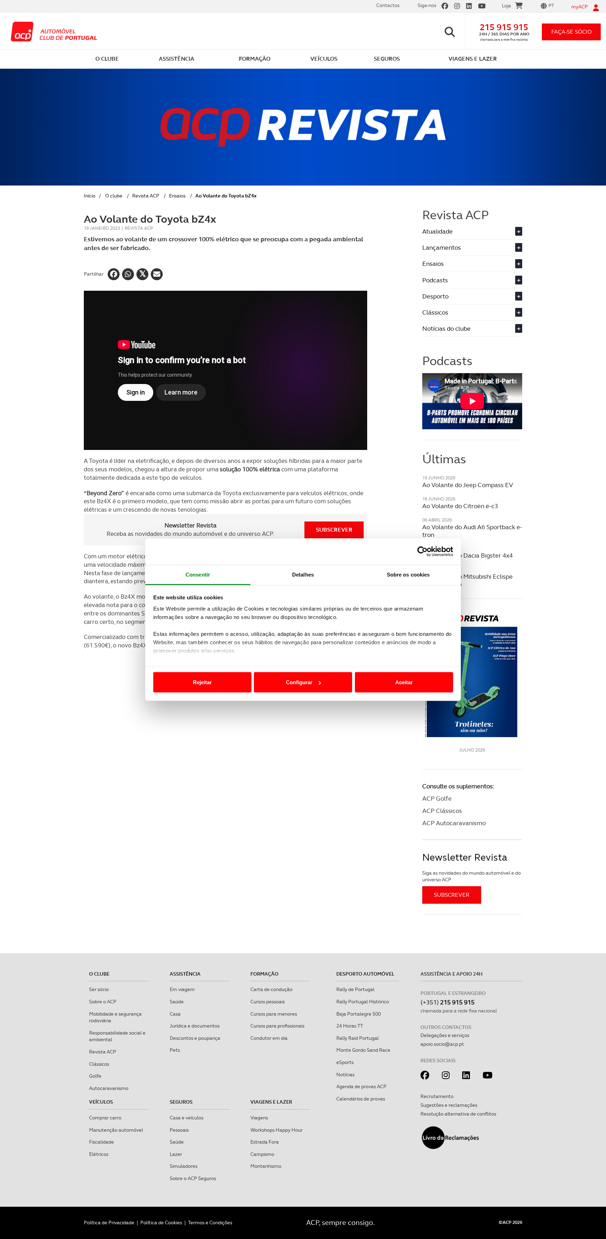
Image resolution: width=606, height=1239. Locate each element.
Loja (506, 5)
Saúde (177, 1001)
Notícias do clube (471, 328)
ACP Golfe (437, 798)
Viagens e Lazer (271, 1102)
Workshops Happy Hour (276, 1130)
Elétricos (98, 1154)
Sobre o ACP (102, 1001)
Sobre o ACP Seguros (193, 1178)
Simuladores (183, 1166)
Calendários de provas (360, 1099)
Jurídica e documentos (195, 1026)
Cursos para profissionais (277, 1026)
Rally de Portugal (355, 989)
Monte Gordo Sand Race (363, 1050)
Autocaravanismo (108, 1088)
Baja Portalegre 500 (358, 1014)
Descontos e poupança (195, 1038)
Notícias (345, 1074)
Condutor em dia (269, 1038)
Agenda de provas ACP (361, 1086)
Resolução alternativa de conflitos (458, 1114)
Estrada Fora (264, 1142)
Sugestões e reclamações (448, 1105)
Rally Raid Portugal (357, 1038)
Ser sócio (99, 989)
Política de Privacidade (109, 1222)
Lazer (176, 1154)
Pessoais (179, 1130)
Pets (175, 1050)
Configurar (299, 682)
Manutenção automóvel (116, 1130)
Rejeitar (202, 682)
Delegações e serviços (444, 1035)
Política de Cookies (161, 1222)
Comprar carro (105, 1118)
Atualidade (471, 231)
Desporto (471, 296)
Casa (175, 1014)
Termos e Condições (210, 1222)
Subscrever (334, 529)
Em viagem (182, 989)
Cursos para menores (273, 1014)
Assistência (185, 974)
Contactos (387, 5)
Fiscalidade (101, 1142)
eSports (345, 1062)
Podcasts (471, 280)
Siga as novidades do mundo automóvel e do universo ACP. (471, 876)
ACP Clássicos (442, 811)
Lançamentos (471, 247)
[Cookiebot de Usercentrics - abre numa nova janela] (422, 551)
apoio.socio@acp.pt (442, 1044)
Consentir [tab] (198, 574)
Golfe (95, 1076)
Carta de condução (271, 989)
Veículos (101, 1102)
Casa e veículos (186, 1118)
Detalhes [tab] (303, 574)
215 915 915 (504, 27)
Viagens (259, 1118)
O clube (113, 196)
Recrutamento (436, 1096)
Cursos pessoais (267, 1001)
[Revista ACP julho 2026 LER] (472, 675)
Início (89, 196)
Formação (264, 974)
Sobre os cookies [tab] (408, 574)
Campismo (262, 1154)
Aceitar (404, 682)
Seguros (181, 1102)
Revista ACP (145, 196)
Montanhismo (265, 1166)
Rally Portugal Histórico (362, 1001)
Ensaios (177, 196)
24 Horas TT (349, 1026)
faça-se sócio (571, 31)
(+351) (447, 1002)
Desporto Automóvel (365, 974)
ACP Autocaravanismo (454, 823)
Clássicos (471, 312)
